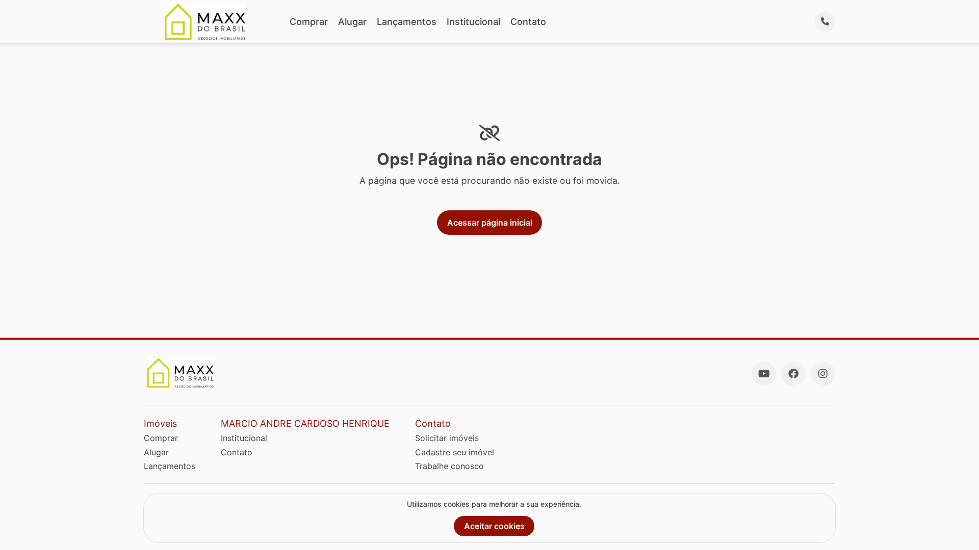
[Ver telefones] (825, 22)
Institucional (473, 21)
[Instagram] (823, 374)
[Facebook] (793, 374)
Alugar (352, 21)
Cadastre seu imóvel (454, 452)
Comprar (309, 21)
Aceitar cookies (494, 526)
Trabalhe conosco (449, 466)
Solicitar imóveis (447, 438)
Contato (528, 21)
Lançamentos (406, 21)
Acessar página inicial (489, 222)
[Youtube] (764, 374)
